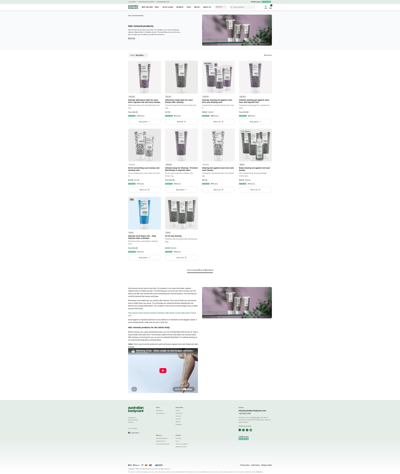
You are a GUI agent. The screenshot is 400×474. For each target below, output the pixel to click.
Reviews (178, 421)
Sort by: (132, 55)
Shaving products (150, 313)
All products (159, 410)
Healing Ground (160, 441)
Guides (178, 410)
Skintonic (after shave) (166, 313)
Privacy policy (244, 465)
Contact (178, 435)
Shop (157, 407)
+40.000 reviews (256, 2)
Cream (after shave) (183, 313)
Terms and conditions (182, 444)
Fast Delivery (132, 1)
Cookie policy (255, 465)
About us (159, 435)
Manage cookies (266, 465)
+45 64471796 (245, 413)
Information (179, 407)
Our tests (178, 416)
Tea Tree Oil (179, 413)
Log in (177, 441)
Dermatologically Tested (163, 1)
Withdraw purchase (181, 446)
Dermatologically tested (162, 444)
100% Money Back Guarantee (146, 1)
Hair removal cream (135, 313)
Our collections (160, 413)
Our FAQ (178, 419)
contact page (255, 417)
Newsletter (179, 424)
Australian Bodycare (162, 438)
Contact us (179, 438)
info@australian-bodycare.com (252, 411)
